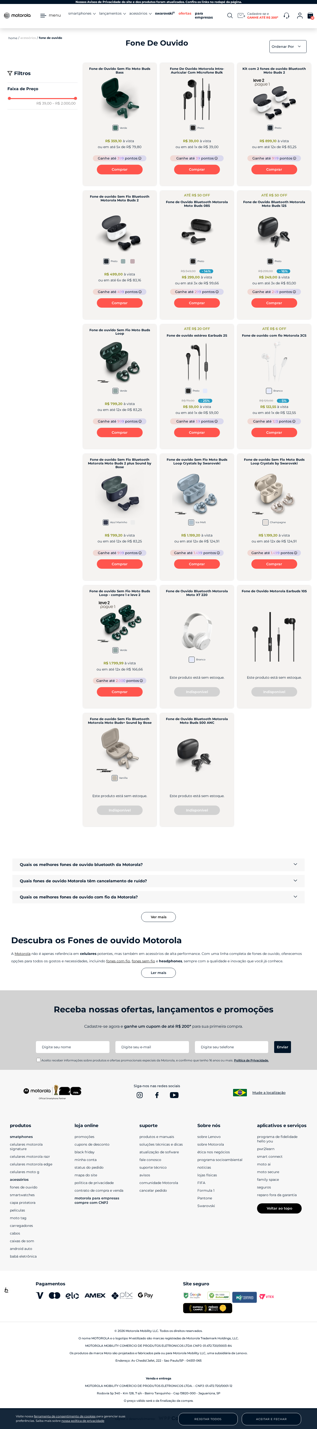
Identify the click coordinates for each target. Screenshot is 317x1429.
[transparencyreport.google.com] (195, 1297)
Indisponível (197, 692)
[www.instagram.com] (139, 1095)
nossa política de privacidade (82, 1421)
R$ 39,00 (44, 103)
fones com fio (118, 961)
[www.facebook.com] (157, 1095)
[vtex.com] (269, 1297)
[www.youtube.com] (174, 1095)
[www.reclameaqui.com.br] (220, 1297)
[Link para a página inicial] (12, 38)
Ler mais (158, 973)
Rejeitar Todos (208, 1419)
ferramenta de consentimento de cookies (65, 1416)
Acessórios (28, 38)
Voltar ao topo (279, 1208)
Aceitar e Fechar (271, 1419)
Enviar (282, 1047)
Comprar (120, 169)
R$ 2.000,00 (64, 103)
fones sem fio (143, 961)
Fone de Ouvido (50, 38)
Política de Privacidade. (251, 1060)
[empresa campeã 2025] (207, 1308)
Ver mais (158, 917)
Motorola (22, 953)
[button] (42, 89)
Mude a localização (269, 1092)
